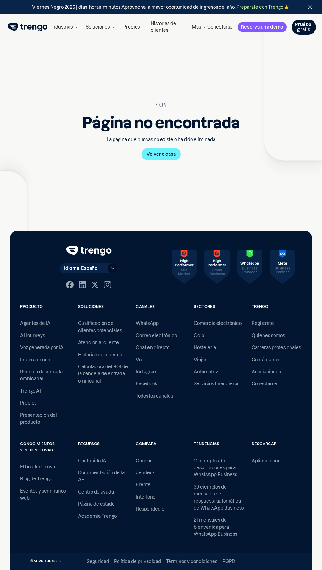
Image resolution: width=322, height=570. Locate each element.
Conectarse (220, 27)
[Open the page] (161, 7)
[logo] (27, 27)
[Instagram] (107, 284)
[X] (95, 284)
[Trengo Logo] (89, 251)
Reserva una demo (262, 27)
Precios (131, 27)
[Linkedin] (82, 284)
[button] (63, 27)
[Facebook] (70, 284)
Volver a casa (161, 154)
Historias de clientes (163, 27)
